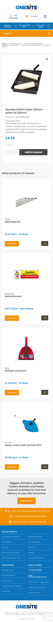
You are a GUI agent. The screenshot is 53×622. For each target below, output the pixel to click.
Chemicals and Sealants (10, 553)
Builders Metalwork (35, 537)
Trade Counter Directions (37, 587)
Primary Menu (45, 16)
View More (11, 243)
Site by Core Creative (26, 619)
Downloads (6, 591)
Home (4, 44)
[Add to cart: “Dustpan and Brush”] (44, 392)
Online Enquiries (34, 593)
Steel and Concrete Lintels (11, 558)
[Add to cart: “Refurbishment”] (44, 317)
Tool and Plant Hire (24, 26)
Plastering (31, 547)
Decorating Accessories (10, 45)
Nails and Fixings (34, 542)
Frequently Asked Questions (12, 586)
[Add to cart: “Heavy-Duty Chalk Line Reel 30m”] (44, 466)
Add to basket (33, 152)
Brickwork (5, 547)
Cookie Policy (43, 614)
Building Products (7, 26)
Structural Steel (41, 26)
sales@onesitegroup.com (37, 577)
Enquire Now (26, 500)
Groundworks (6, 542)
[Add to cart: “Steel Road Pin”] (44, 243)
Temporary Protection (36, 558)
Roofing (31, 553)
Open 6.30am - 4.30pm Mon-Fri (39, 582)
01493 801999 (37, 570)
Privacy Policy (32, 614)
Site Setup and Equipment (34, 44)
